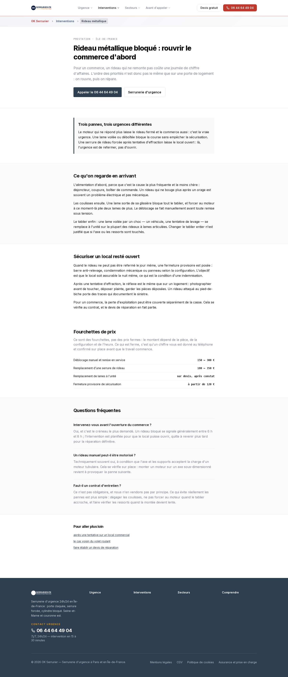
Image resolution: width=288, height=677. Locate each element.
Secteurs (131, 7)
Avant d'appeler (156, 7)
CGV (180, 662)
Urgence (84, 7)
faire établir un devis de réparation (95, 547)
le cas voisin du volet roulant (91, 541)
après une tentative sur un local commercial (101, 535)
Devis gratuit (209, 7)
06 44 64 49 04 (54, 630)
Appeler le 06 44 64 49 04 (97, 92)
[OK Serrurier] (55, 593)
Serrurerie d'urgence (144, 92)
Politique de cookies (200, 662)
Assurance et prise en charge (238, 662)
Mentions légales (161, 662)
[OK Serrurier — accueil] (41, 7)
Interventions (107, 7)
